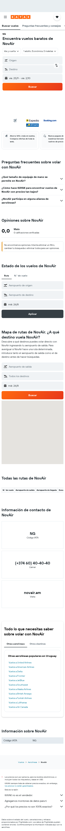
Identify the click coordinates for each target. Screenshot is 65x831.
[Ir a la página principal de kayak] (20, 17)
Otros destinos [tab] (38, 643)
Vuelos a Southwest (18, 684)
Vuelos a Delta (15, 671)
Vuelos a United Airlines (20, 662)
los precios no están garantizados (19, 786)
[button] (5, 16)
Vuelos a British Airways (20, 693)
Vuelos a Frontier (17, 675)
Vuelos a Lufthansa (18, 702)
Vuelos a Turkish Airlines (20, 698)
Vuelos (21, 762)
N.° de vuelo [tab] (20, 275)
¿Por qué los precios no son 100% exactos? (28, 806)
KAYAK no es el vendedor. (19, 795)
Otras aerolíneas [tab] (16, 643)
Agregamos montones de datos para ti (26, 800)
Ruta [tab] (6, 275)
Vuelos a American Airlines (21, 667)
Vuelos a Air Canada (18, 707)
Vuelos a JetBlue (16, 680)
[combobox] (35, 285)
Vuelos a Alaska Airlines (20, 689)
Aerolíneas (32, 762)
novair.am (32, 592)
